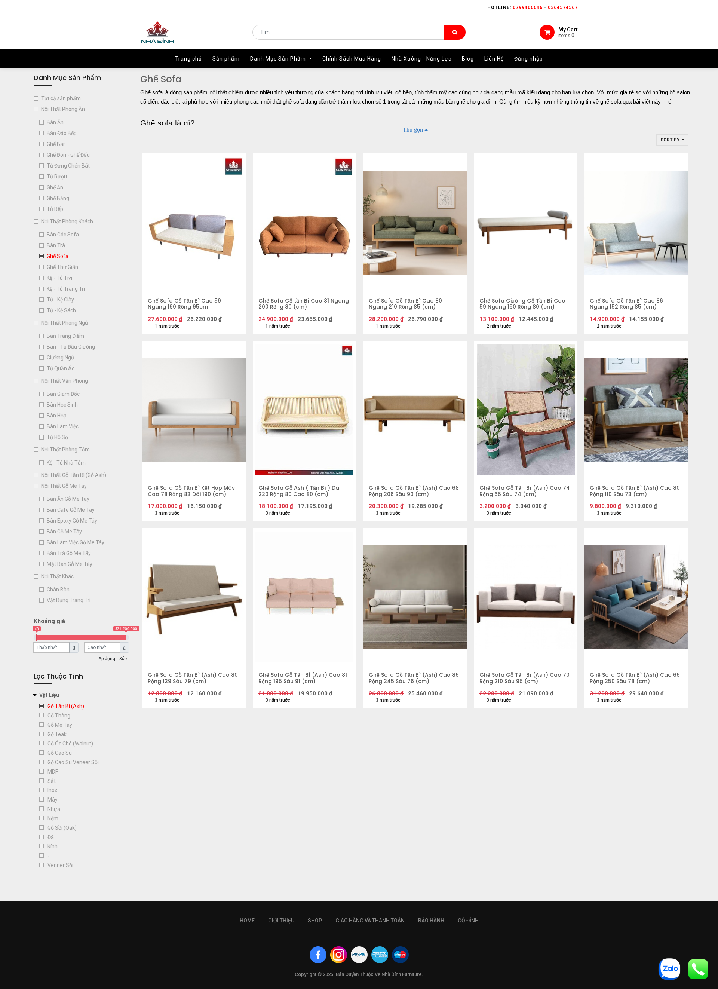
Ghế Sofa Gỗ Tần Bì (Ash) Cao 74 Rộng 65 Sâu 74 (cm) (524, 491)
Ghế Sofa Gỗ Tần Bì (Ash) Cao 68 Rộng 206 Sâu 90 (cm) (414, 491)
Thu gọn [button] (413, 129)
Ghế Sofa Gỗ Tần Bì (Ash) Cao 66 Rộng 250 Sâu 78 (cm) (635, 678)
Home (247, 921)
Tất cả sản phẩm (61, 98)
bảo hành (431, 921)
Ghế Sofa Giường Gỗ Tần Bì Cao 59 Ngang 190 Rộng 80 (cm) (522, 304)
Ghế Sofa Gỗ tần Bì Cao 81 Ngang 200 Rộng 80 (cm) (303, 304)
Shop (315, 921)
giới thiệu (281, 921)
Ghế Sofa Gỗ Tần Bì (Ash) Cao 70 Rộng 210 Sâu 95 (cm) (524, 678)
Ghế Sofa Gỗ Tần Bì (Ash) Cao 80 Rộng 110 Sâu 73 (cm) (635, 491)
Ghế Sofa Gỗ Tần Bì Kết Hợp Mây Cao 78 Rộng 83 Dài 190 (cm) (191, 491)
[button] (672, 140)
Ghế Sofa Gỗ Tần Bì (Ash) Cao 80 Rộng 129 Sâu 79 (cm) (193, 678)
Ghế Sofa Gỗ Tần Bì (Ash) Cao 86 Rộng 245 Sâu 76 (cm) (414, 678)
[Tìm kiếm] (455, 32)
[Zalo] (669, 968)
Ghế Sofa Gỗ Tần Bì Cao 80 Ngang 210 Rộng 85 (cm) (405, 304)
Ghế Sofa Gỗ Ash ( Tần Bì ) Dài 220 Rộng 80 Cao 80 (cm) (299, 491)
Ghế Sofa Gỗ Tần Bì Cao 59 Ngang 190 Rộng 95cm (184, 304)
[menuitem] (188, 58)
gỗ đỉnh (468, 921)
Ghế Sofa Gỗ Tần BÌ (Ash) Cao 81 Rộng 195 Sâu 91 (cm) (302, 678)
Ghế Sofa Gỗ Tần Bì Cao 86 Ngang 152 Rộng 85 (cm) (626, 304)
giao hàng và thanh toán (370, 921)
